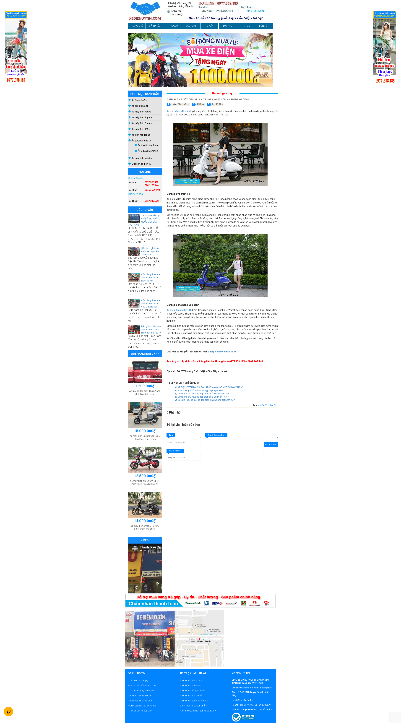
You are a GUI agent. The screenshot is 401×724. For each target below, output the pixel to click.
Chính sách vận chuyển (191, 695)
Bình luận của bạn (216, 435)
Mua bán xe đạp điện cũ (139, 695)
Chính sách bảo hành (190, 685)
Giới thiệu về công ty (138, 680)
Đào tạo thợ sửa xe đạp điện (142, 685)
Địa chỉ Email (175, 450)
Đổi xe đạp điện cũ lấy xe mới (142, 705)
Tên (171, 435)
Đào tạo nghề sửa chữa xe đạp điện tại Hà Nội (150, 251)
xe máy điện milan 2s (267, 405)
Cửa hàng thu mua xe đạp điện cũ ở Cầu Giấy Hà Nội (150, 303)
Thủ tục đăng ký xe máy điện (142, 690)
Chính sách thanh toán (191, 680)
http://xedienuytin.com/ (223, 351)
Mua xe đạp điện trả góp (140, 700)
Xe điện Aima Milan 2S (179, 310)
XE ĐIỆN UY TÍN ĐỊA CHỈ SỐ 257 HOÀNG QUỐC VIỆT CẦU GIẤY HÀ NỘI (210, 387)
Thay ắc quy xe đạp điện (140, 710)
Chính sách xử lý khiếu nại (192, 690)
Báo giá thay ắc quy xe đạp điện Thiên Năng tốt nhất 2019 (151, 329)
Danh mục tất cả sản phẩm (193, 705)
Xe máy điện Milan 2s (178, 111)
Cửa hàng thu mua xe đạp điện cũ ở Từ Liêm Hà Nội (151, 277)
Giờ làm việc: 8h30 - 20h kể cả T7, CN (198, 710)
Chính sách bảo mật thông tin (194, 700)
